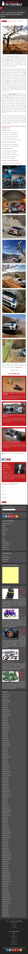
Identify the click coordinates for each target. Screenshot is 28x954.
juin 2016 (4, 821)
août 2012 (4, 905)
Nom (3, 487)
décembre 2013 (5, 875)
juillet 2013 (4, 885)
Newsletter (14, 925)
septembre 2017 (5, 795)
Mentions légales (14, 922)
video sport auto (5, 549)
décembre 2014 (5, 853)
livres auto (4, 531)
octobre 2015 (5, 835)
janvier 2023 (5, 727)
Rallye (8, 453)
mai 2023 (4, 720)
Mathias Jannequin (13, 21)
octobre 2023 (5, 713)
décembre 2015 (5, 832)
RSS (17, 516)
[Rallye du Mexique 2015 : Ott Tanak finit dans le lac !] (14, 408)
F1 (2, 536)
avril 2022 (4, 736)
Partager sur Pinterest (10, 459)
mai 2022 (4, 735)
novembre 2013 (5, 877)
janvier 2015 (5, 852)
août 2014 (4, 861)
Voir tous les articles (8, 469)
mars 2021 (4, 755)
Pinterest (14, 516)
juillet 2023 (4, 716)
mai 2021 (4, 751)
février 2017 (4, 806)
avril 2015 (4, 846)
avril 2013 (4, 890)
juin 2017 (4, 799)
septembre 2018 (5, 775)
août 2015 (4, 839)
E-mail (3, 490)
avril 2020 (4, 760)
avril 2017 (4, 802)
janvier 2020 (5, 766)
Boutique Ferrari (5, 561)
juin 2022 (4, 733)
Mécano (14, 942)
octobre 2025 (5, 696)
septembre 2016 (5, 815)
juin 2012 (4, 908)
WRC (8, 81)
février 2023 (4, 725)
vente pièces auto (6, 543)
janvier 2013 (5, 896)
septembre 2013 (5, 881)
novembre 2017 (5, 791)
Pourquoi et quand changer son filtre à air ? (22, 675)
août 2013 (4, 883)
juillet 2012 (4, 907)
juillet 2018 (4, 778)
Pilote (14, 934)
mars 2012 (4, 914)
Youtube (9, 516)
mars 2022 (4, 738)
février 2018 (4, 788)
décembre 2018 (5, 771)
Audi (3, 538)
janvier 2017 (5, 808)
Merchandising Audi (6, 557)
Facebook (3, 516)
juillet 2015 (4, 841)
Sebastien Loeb (5, 545)
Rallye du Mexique (13, 94)
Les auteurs (14, 927)
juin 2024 (4, 703)
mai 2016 (4, 822)
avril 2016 (4, 824)
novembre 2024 (5, 702)
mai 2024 (4, 705)
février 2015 (4, 850)
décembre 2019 (5, 767)
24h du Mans (5, 542)
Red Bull (4, 525)
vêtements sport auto (7, 523)
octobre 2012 (5, 901)
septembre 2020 (5, 757)
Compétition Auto (14, 936)
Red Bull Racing (5, 559)
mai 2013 (4, 888)
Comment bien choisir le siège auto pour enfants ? (22, 592)
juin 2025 (4, 698)
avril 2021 (4, 753)
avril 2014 (4, 868)
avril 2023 (4, 722)
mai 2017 (4, 800)
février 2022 (4, 740)
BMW (3, 532)
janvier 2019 (5, 769)
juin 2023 (4, 718)
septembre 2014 (5, 859)
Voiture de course (14, 940)
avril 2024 (4, 707)
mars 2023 (4, 724)
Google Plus (11, 516)
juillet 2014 (4, 863)
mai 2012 (4, 910)
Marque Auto (14, 937)
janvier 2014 (5, 874)
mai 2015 (4, 844)
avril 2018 (4, 784)
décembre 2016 (5, 810)
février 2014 (4, 872)
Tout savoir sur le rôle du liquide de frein (22, 631)
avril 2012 (4, 912)
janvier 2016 (5, 830)
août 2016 (4, 817)
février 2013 (4, 894)
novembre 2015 (5, 833)
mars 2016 (4, 826)
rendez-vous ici (18, 367)
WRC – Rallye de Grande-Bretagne (11, 442)
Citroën (3, 527)
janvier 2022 (5, 742)
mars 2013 (4, 892)
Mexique (4, 453)
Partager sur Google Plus (7, 459)
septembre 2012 (5, 903)
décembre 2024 (5, 700)
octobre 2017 (5, 793)
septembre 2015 (5, 837)
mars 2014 (4, 870)
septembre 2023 (5, 714)
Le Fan (14, 939)
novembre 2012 (5, 899)
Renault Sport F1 (5, 555)
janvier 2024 (5, 709)
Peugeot (4, 534)
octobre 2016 (5, 813)
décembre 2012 (5, 897)
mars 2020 (4, 762)
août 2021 (4, 747)
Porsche (4, 540)
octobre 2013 (5, 879)
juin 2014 (4, 864)
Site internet (4, 494)
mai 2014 (4, 866)
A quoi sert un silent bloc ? (22, 611)
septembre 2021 (5, 746)
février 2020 (4, 764)
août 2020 (4, 758)
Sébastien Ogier (12, 453)
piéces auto (4, 547)
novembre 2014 (5, 855)
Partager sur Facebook (3, 459)
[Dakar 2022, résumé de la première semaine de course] (14, 384)
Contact (14, 924)
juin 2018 (4, 780)
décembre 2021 (5, 744)
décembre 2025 (5, 694)
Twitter (6, 516)
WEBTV (14, 933)
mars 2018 (4, 786)
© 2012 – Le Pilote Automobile (14, 921)
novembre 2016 (5, 811)
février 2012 (4, 916)
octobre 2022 (5, 729)
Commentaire (4, 497)
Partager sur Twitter (5, 459)
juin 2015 (4, 842)
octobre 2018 (5, 773)
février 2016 (4, 828)
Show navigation (1, 8)
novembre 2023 (5, 711)
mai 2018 (4, 782)
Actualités (22, 453)
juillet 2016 (4, 819)
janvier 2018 (5, 789)
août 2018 (4, 777)
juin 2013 (4, 886)
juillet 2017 (4, 797)
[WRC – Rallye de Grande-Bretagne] (14, 434)
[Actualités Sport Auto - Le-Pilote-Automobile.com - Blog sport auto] (11, 4)
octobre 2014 (5, 857)
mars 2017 (4, 804)
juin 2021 (4, 749)
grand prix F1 (5, 529)
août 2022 (4, 731)
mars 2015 (4, 848)
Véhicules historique (14, 944)
